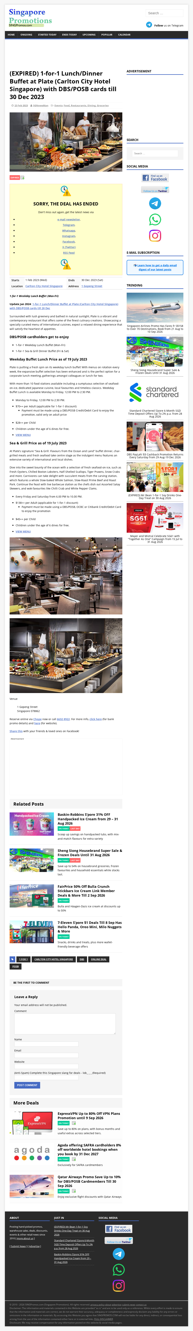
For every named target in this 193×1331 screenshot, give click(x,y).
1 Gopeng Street (91, 286)
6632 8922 (63, 719)
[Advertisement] (96, 52)
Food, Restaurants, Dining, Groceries (86, 105)
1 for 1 (23, 959)
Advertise (34, 1246)
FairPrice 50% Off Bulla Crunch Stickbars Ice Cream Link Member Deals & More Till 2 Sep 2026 (86, 891)
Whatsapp (68, 230)
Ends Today (69, 34)
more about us (25, 1238)
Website (19, 1062)
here (37, 723)
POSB (15, 966)
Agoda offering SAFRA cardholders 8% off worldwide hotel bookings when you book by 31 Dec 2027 (89, 1149)
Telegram (69, 225)
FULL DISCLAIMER (103, 1319)
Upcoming (89, 34)
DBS (82, 959)
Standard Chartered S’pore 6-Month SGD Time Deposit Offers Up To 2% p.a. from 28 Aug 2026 (74, 1244)
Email (17, 1050)
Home (11, 34)
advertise (117, 1304)
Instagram (68, 236)
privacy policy (97, 1304)
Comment (20, 1011)
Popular (106, 34)
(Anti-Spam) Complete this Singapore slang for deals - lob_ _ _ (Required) (60, 1073)
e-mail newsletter (68, 219)
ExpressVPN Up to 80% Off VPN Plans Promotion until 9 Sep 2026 (89, 1115)
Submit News (18, 1246)
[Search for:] (165, 13)
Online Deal (98, 959)
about (108, 1304)
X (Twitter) (69, 247)
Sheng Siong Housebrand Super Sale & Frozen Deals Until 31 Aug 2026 (90, 852)
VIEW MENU (23, 435)
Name (18, 1039)
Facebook (69, 241)
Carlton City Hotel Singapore (44, 286)
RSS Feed (69, 253)
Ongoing (26, 34)
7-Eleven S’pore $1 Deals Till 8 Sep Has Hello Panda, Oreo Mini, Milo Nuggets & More (90, 927)
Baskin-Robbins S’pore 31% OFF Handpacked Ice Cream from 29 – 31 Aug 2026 (88, 819)
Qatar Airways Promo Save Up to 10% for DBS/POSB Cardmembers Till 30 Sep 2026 (89, 1181)
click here (96, 719)
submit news (128, 1304)
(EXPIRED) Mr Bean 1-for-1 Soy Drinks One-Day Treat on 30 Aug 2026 (72, 1230)
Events (58, 105)
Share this (16, 731)
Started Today (47, 34)
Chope (37, 719)
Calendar (124, 34)
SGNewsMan (40, 105)
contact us (141, 1304)
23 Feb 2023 (21, 105)
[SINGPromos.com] (96, 18)
